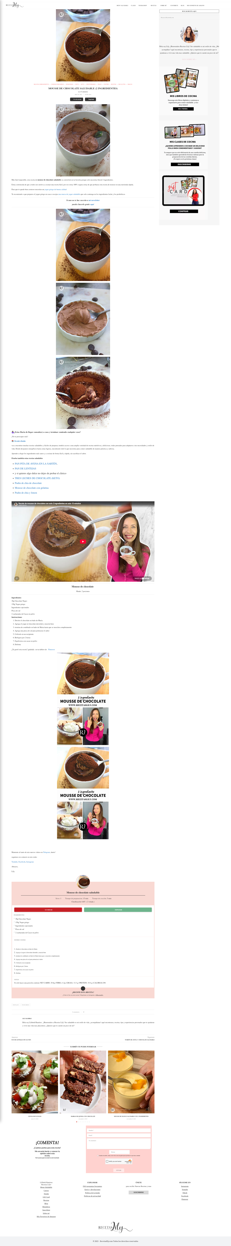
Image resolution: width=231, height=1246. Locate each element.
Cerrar (130, 623)
